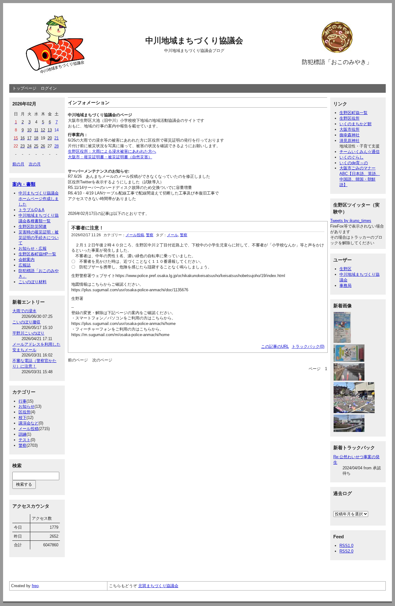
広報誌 (25, 265)
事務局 (345, 285)
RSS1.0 (346, 545)
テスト (25, 439)
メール (172, 235)
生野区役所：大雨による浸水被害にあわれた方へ (112, 151)
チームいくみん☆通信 (359, 151)
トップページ (24, 88)
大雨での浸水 (24, 311)
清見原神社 (349, 140)
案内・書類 (23, 184)
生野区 (345, 269)
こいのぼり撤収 (26, 322)
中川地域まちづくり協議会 (194, 40)
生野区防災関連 (33, 226)
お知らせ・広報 (33, 248)
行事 (23, 401)
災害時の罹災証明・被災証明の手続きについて (39, 237)
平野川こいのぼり (28, 333)
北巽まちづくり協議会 (158, 585)
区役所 (25, 412)
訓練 (23, 434)
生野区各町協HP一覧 (37, 254)
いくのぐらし (351, 157)
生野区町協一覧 (353, 112)
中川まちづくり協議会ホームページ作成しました (39, 199)
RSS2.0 (346, 551)
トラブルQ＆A (31, 209)
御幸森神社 (349, 135)
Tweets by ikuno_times (350, 220)
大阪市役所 (349, 129)
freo (35, 585)
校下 (23, 417)
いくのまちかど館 (355, 124)
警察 (23, 445)
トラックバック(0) (308, 346)
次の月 (35, 164)
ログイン (49, 88)
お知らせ (27, 406)
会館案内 (27, 259)
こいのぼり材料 (33, 282)
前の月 (18, 164)
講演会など (29, 423)
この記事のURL (275, 346)
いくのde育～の (353, 162)
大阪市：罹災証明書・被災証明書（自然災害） (110, 157)
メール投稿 (29, 428)
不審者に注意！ (87, 227)
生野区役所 (349, 118)
